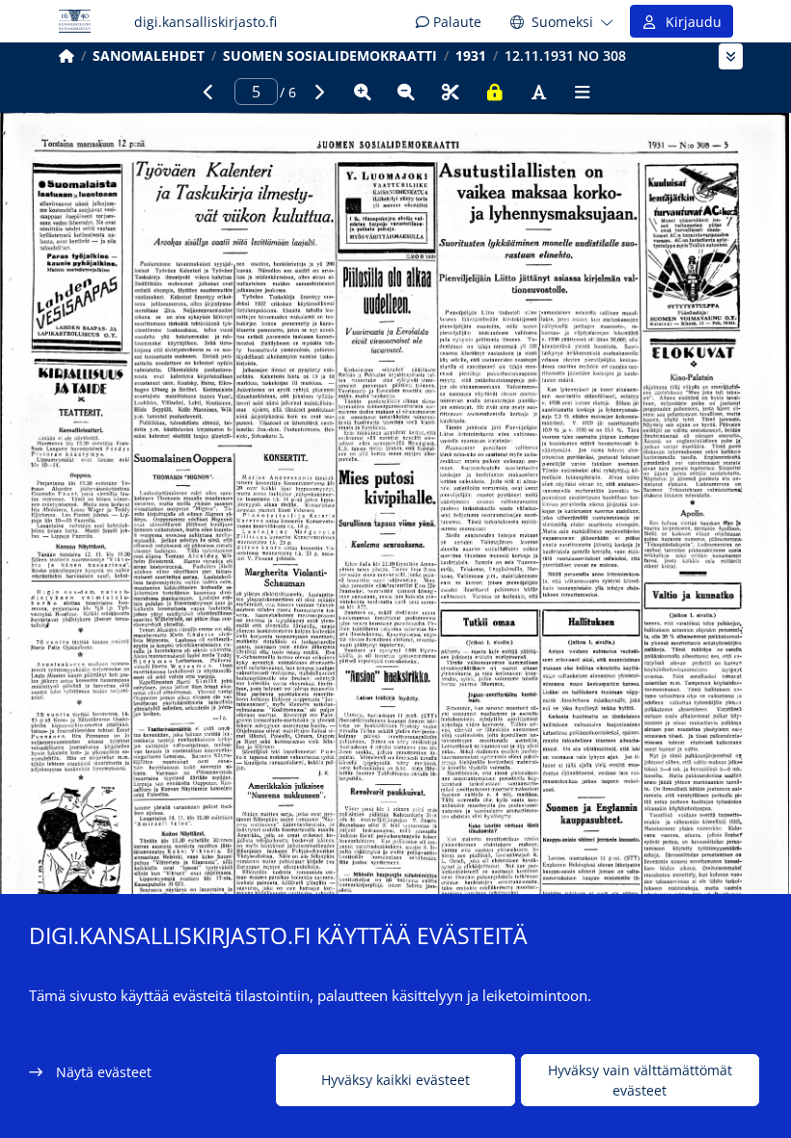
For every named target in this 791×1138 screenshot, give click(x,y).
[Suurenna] (362, 91)
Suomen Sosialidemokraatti (330, 55)
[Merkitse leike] (450, 91)
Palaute (455, 22)
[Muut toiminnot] (582, 91)
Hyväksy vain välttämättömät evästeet (640, 1080)
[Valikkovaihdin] (731, 56)
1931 (470, 55)
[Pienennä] (406, 91)
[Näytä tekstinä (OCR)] (538, 91)
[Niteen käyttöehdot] (495, 91)
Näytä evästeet (103, 1072)
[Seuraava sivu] (318, 91)
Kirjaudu (690, 22)
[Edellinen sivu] (208, 91)
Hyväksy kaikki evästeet (395, 1079)
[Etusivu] (66, 55)
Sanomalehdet (149, 55)
